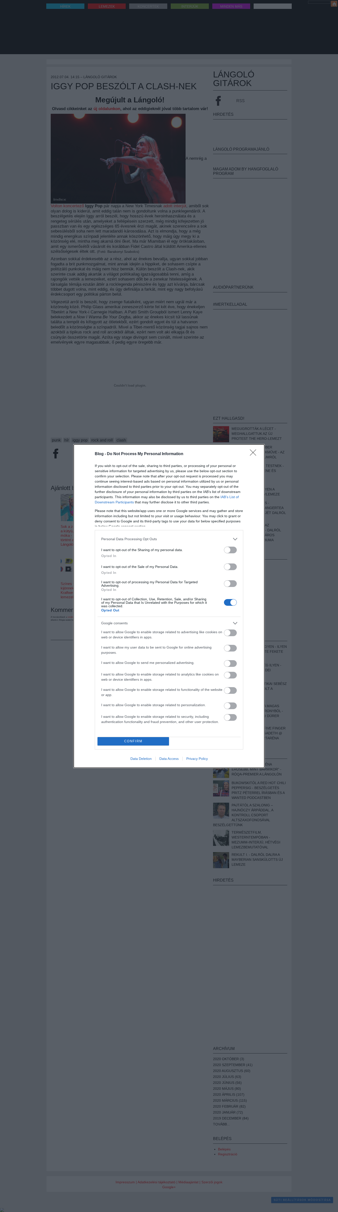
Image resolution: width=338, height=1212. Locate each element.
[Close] (254, 454)
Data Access (169, 759)
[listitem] (169, 539)
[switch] (230, 550)
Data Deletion (141, 759)
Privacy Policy (197, 759)
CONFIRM (133, 741)
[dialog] (169, 606)
